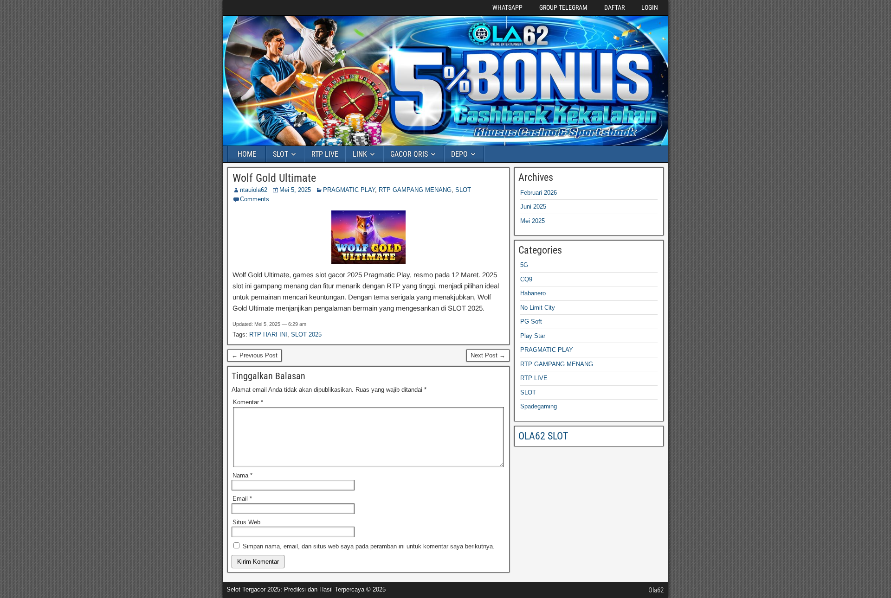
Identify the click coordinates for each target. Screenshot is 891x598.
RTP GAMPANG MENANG (415, 189)
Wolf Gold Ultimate (274, 178)
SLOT (280, 154)
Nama (242, 475)
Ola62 (656, 590)
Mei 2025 (532, 220)
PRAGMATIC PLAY (349, 189)
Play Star (532, 335)
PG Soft (531, 321)
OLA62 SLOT (543, 436)
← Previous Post (255, 355)
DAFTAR (614, 7)
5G (524, 264)
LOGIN (649, 7)
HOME (247, 154)
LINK (360, 154)
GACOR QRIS (409, 154)
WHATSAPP (507, 7)
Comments (254, 199)
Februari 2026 (538, 192)
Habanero (533, 293)
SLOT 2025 (306, 334)
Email (242, 498)
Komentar (248, 402)
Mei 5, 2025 (295, 189)
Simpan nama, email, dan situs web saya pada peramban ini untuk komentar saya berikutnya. (369, 546)
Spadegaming (538, 406)
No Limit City (537, 307)
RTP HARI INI (268, 334)
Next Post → (488, 355)
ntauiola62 (253, 189)
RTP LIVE (324, 154)
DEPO (459, 154)
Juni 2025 (533, 206)
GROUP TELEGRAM (563, 7)
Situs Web (246, 522)
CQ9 (526, 279)
